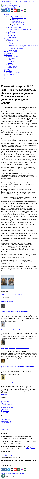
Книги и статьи (13, 56)
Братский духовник (18, 22)
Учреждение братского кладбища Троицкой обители (15, 348)
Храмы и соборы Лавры (15, 27)
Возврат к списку (12, 294)
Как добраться (5, 419)
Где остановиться (6, 421)
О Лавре (7, 14)
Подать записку (9, 75)
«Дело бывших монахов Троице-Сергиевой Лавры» (14, 311)
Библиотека (8, 55)
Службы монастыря (18, 24)
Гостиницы (11, 34)
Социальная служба (10, 51)
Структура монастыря (15, 16)
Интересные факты (7, 301)
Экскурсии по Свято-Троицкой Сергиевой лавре (23, 45)
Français (20, 1)
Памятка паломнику (14, 72)
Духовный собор (17, 21)
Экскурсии (7, 39)
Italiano (26, 1)
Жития (10, 63)
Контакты (7, 69)
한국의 (9, 3)
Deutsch (8, 1)
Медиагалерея (12, 66)
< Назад (3, 294)
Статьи (10, 59)
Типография (4, 412)
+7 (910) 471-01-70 (6, 456)
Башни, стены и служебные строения (19, 29)
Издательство (12, 37)
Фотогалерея (12, 67)
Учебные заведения (7, 407)
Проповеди (11, 58)
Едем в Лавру (8, 71)
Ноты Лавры (12, 64)
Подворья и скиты (13, 31)
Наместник (15, 19)
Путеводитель (12, 42)
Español (14, 1)
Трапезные (11, 35)
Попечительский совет (19, 26)
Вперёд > (21, 294)
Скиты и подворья (6, 404)
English (3, 1)
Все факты (4, 394)
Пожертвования (9, 74)
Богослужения (8, 53)
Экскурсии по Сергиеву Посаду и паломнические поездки (18, 47)
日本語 (3, 3)
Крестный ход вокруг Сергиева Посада (11, 382)
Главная (6, 79)
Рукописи (11, 61)
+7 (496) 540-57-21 (6, 454)
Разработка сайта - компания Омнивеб (12, 473)
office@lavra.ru (30, 448)
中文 (30, 1)
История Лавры (5, 401)
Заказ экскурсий (13, 40)
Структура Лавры (6, 403)
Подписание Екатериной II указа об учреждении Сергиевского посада (19, 329)
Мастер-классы (12, 50)
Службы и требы (6, 422)
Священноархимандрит (19, 18)
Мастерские (11, 32)
